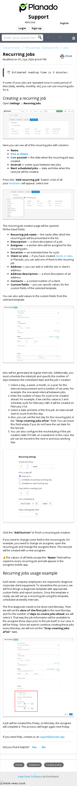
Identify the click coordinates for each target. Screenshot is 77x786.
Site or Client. (20, 154)
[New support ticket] (49, 37)
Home (19, 765)
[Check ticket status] (61, 37)
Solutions (34, 765)
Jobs (66, 47)
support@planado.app (51, 737)
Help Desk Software (30, 776)
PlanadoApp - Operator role (41, 47)
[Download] (31, 402)
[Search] (41, 38)
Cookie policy (54, 765)
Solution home (12, 47)
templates (15, 183)
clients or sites (64, 256)
